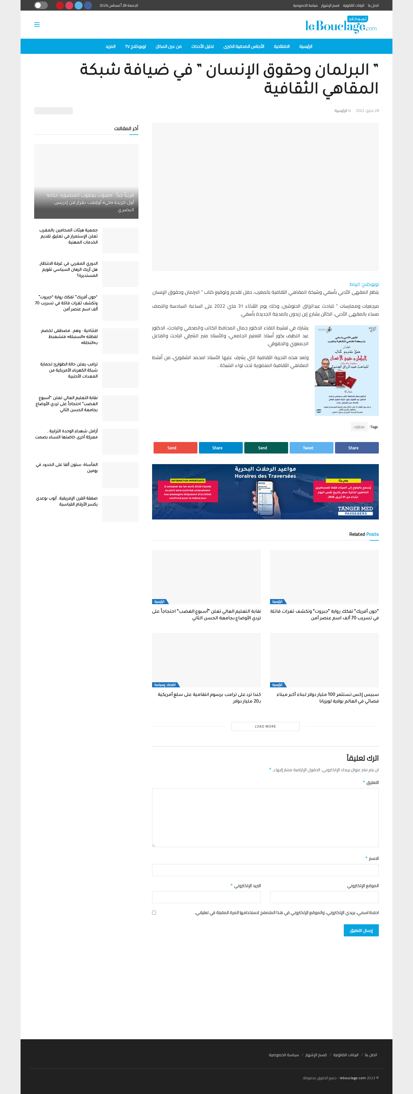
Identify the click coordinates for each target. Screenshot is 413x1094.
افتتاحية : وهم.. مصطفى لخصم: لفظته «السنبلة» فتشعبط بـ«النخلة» (69, 337)
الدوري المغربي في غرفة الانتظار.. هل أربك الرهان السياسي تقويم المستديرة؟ (68, 270)
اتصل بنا (373, 5)
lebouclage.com (353, 1077)
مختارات (359, 426)
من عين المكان (169, 46)
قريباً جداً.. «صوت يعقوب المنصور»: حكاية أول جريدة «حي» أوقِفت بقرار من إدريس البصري (90, 203)
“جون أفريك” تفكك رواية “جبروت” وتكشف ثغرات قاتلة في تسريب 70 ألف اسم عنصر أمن (66, 303)
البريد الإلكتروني (245, 885)
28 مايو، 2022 (367, 110)
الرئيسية (305, 46)
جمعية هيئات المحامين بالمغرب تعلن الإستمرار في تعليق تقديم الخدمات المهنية (68, 236)
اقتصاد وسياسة (165, 684)
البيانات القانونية (353, 5)
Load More (265, 726)
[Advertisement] (206, 984)
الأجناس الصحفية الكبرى (243, 46)
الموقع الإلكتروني (363, 885)
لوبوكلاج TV (135, 46)
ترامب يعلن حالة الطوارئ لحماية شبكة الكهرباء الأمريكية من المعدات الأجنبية (69, 370)
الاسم (372, 858)
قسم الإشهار (330, 5)
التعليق (371, 782)
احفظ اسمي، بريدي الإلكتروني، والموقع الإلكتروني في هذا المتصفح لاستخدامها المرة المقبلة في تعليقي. (287, 912)
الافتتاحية (282, 46)
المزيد (110, 46)
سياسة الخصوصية (305, 5)
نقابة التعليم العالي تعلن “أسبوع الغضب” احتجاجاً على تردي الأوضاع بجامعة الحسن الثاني (67, 404)
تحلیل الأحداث (202, 46)
